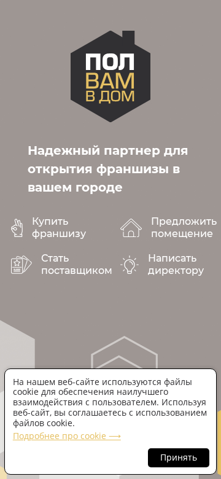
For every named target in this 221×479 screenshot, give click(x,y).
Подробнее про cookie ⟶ (67, 436)
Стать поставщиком (76, 264)
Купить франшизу (59, 228)
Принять (178, 457)
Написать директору (176, 264)
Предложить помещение (184, 228)
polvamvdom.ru (110, 76)
